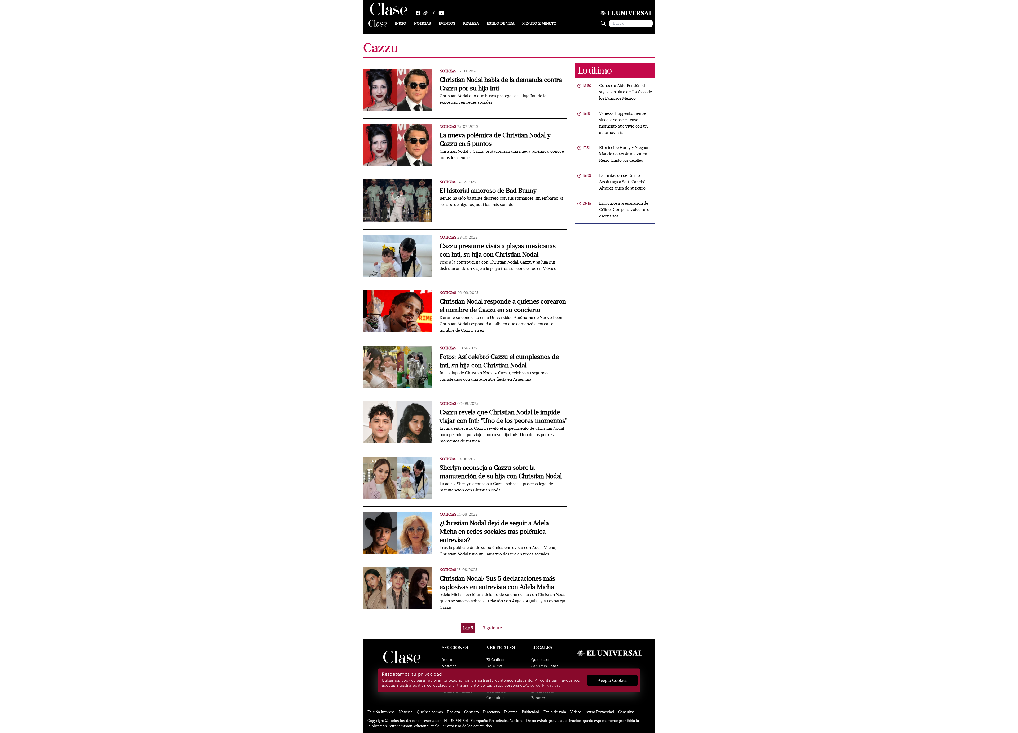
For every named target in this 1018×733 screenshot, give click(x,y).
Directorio (491, 712)
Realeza (471, 23)
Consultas (495, 698)
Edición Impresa (381, 712)
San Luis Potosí (545, 666)
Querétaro (540, 659)
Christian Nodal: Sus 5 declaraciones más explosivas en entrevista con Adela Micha (497, 583)
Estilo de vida (500, 23)
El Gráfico (495, 659)
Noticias (422, 23)
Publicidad (530, 712)
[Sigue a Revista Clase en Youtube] (442, 13)
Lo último (594, 70)
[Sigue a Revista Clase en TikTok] (427, 13)
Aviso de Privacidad (543, 685)
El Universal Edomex (542, 694)
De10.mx (494, 666)
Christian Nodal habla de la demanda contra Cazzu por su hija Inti (501, 84)
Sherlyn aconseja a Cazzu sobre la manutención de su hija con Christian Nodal (501, 472)
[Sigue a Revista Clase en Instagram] (434, 13)
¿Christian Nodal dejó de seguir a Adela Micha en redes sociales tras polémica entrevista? (494, 531)
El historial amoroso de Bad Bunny (488, 191)
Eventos (447, 23)
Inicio (400, 23)
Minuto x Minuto (539, 23)
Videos (576, 712)
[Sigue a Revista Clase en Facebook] (419, 13)
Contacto (471, 712)
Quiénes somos (430, 712)
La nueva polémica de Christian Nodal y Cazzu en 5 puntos (495, 139)
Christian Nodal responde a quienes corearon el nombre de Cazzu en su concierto (503, 306)
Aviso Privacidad (600, 712)
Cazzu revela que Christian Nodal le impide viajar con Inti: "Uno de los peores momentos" (503, 417)
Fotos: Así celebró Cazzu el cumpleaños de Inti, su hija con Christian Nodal (499, 361)
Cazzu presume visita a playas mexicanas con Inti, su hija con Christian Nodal (498, 250)
